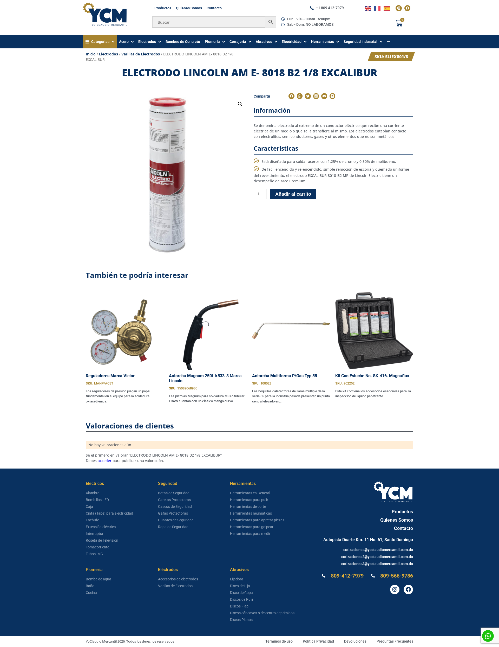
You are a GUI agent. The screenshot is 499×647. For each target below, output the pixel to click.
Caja (89, 506)
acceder (104, 460)
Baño (90, 586)
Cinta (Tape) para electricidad (109, 513)
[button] (240, 104)
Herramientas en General (250, 493)
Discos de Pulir (241, 599)
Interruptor (94, 533)
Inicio (91, 54)
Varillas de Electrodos (140, 54)
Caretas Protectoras (174, 500)
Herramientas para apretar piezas (257, 520)
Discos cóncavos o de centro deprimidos (262, 613)
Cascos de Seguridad (175, 506)
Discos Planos (241, 620)
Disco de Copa (241, 593)
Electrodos (108, 54)
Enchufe (92, 520)
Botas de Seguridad (173, 493)
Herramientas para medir (250, 533)
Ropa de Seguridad (173, 527)
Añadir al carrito (293, 194)
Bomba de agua (98, 579)
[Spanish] (387, 8)
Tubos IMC (94, 554)
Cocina (91, 593)
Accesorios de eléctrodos (178, 579)
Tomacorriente (97, 547)
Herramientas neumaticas (251, 513)
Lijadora (236, 579)
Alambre (92, 493)
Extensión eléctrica (101, 527)
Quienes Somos (189, 8)
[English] (368, 8)
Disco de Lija (240, 586)
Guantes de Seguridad (176, 520)
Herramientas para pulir (249, 500)
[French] (377, 8)
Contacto (214, 8)
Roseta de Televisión (102, 540)
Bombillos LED (97, 500)
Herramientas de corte (248, 506)
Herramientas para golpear (251, 527)
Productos (162, 8)
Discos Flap (239, 606)
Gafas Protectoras (173, 513)
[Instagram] (399, 8)
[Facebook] (407, 8)
